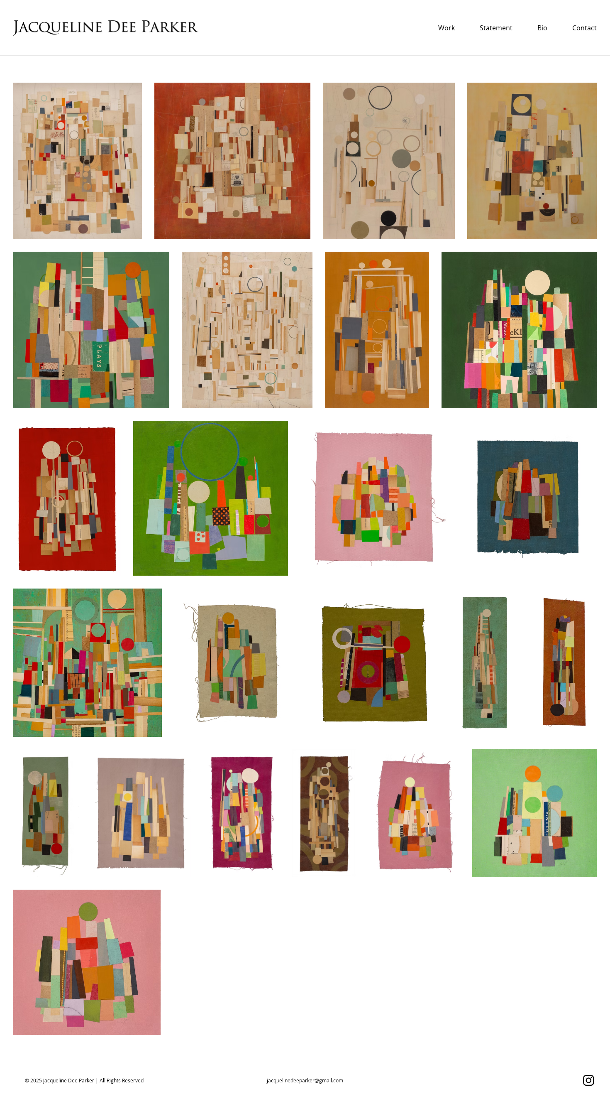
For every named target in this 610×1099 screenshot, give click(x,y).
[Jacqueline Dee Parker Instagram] (588, 1080)
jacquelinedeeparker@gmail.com (305, 1080)
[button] (446, 27)
